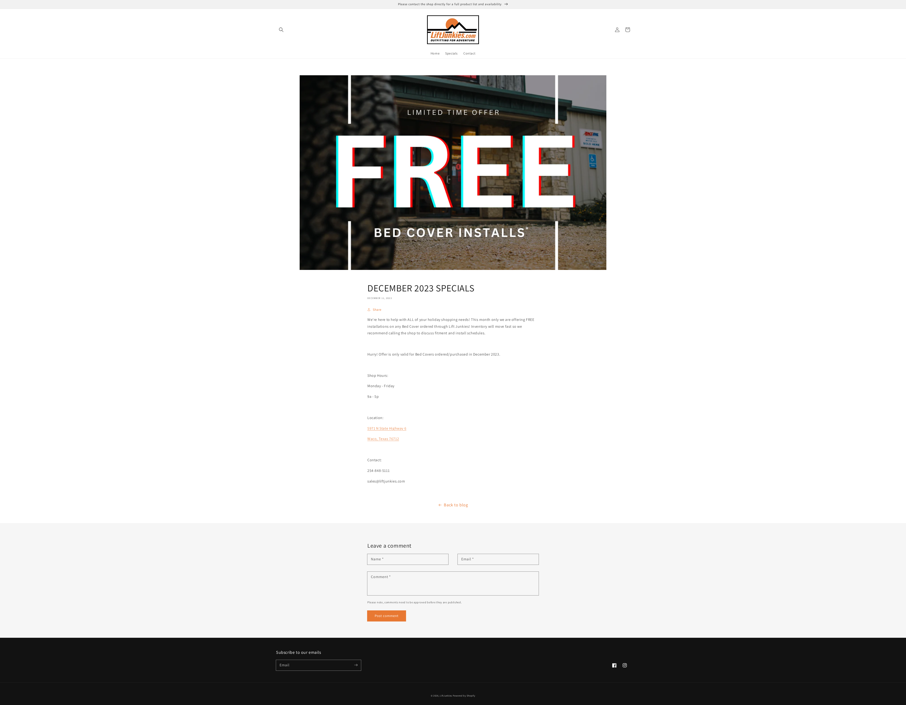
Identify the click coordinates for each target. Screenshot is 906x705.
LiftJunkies (446, 695)
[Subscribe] (356, 665)
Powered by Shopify (464, 695)
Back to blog (456, 505)
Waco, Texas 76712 (383, 438)
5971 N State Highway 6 (386, 428)
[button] (281, 30)
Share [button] (377, 309)
